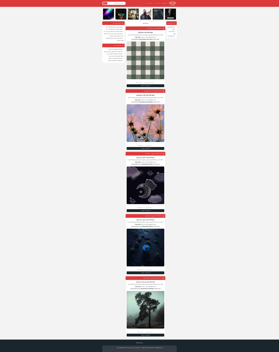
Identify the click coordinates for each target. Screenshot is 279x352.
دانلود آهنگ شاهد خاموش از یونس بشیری (113, 51)
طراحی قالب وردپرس (141, 350)
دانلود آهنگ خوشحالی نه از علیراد (115, 58)
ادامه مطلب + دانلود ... (145, 85)
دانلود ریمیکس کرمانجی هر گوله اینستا (114, 27)
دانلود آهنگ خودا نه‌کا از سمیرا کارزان (153, 91)
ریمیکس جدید (149, 3)
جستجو (105, 3)
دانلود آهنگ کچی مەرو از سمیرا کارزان (153, 278)
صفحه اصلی (164, 3)
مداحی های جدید (171, 36)
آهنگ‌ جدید (157, 3)
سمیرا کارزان (145, 23)
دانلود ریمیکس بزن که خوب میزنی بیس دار (113, 31)
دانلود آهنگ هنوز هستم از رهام (116, 49)
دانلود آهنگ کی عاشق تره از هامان (115, 60)
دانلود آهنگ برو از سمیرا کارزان (154, 28)
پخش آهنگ (139, 342)
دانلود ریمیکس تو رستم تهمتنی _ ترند (114, 29)
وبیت (134, 350)
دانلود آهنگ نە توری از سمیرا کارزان (153, 153)
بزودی (145, 82)
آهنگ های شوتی (150, 82)
